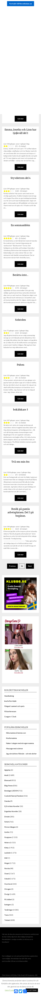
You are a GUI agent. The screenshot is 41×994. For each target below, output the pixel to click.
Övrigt (6, 894)
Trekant (7, 920)
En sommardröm (20, 225)
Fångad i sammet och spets (14, 706)
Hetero (7, 842)
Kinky (6, 848)
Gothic (6, 832)
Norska (7, 868)
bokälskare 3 (20, 409)
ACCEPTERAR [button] (32, 990)
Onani (6, 874)
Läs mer (21, 214)
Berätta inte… (20, 275)
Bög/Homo (8, 786)
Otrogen (7, 889)
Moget (7, 863)
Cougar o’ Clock (10, 717)
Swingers (7, 905)
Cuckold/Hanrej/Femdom (13, 796)
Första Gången (10, 827)
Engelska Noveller (11, 811)
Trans (6, 915)
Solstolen (20, 319)
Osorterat (8, 884)
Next (30, 566)
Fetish (6, 822)
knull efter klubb (10, 701)
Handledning (9, 696)
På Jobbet (8, 899)
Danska (7, 801)
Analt (6, 775)
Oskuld (7, 879)
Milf (6, 858)
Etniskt (7, 817)
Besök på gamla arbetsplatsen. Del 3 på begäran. (21, 512)
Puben (20, 364)
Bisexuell (7, 780)
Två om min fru (20, 461)
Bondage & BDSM (11, 791)
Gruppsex (8, 837)
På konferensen (10, 711)
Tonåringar (8, 910)
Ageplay (7, 770)
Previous (12, 566)
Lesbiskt (7, 853)
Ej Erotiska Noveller (11, 806)
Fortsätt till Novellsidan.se (20, 4)
